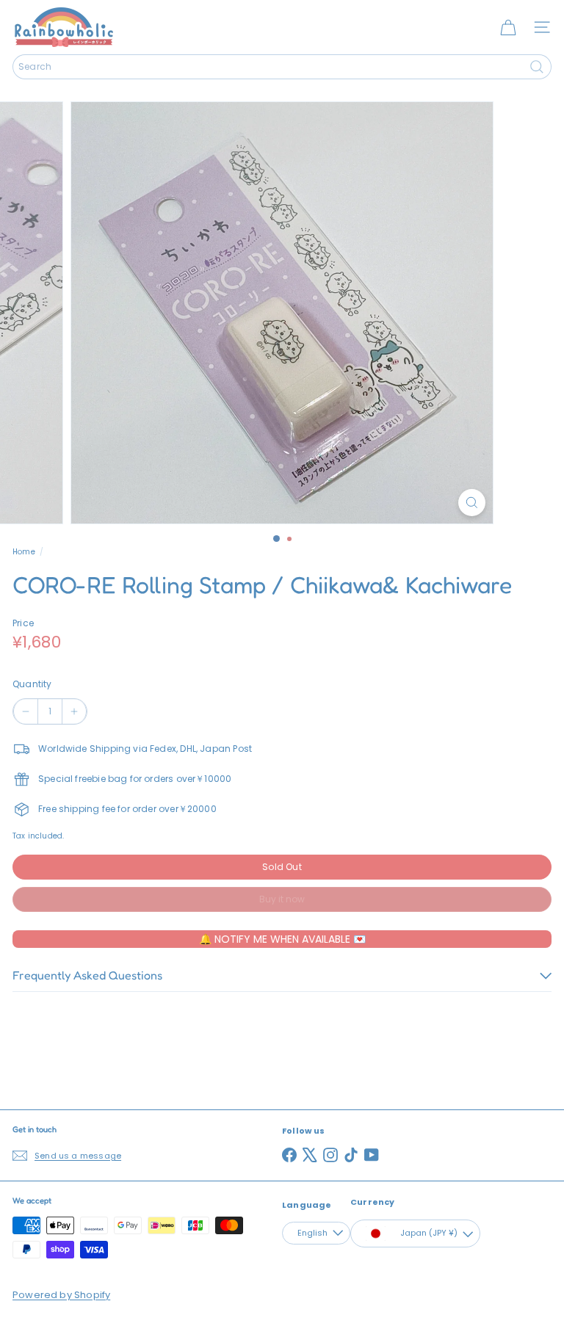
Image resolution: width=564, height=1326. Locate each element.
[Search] (537, 66)
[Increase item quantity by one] (74, 711)
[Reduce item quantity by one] (25, 711)
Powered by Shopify (61, 1295)
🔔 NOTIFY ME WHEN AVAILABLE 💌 (282, 939)
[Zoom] (471, 502)
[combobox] (282, 66)
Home (23, 551)
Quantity (31, 684)
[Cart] (508, 27)
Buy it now (282, 899)
